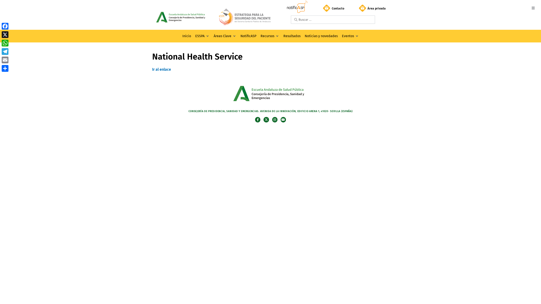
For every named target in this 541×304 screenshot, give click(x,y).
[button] (533, 8)
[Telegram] (5, 51)
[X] (5, 34)
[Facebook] (5, 26)
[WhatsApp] (5, 43)
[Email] (5, 60)
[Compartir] (5, 68)
